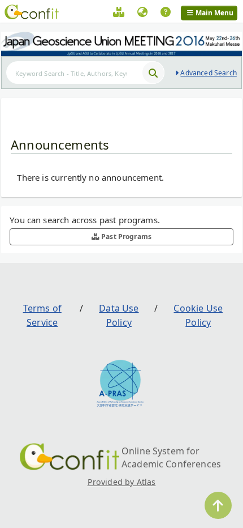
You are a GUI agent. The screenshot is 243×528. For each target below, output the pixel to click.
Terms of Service (42, 315)
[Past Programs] (119, 14)
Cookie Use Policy (198, 315)
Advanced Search (208, 73)
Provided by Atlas (122, 481)
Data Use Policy (118, 315)
